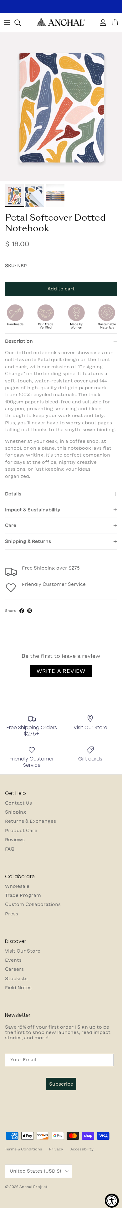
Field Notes (18, 987)
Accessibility (82, 1149)
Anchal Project (33, 1186)
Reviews (15, 839)
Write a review (61, 670)
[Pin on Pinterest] (29, 610)
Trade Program (23, 895)
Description (19, 341)
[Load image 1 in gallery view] (61, 106)
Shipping (15, 812)
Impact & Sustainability (32, 510)
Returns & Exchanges (30, 821)
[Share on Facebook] (21, 610)
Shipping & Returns (28, 541)
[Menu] (7, 22)
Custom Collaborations (33, 904)
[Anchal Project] (61, 22)
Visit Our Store (22, 951)
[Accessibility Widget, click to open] (112, 1201)
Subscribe (61, 1084)
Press (11, 914)
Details (13, 494)
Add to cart (61, 289)
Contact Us (18, 803)
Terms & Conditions (23, 1149)
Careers (14, 969)
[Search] (21, 22)
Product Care (21, 830)
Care (10, 525)
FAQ (9, 849)
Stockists (16, 978)
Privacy (56, 1149)
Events (13, 960)
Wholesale (17, 886)
